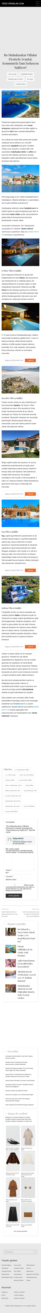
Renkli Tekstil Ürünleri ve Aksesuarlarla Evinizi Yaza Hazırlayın (10, 914)
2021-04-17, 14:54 (18, 840)
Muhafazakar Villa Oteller (32, 1279)
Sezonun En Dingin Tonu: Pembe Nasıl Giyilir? (19, 1094)
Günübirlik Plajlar (26, 74)
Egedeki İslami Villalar (25, 780)
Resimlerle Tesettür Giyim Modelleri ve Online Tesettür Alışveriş (13, 3)
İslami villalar (29, 785)
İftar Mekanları (31, 1265)
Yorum (9, 870)
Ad (7, 873)
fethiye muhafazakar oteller (13, 785)
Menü (37, 3)
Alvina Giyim (30, 1271)
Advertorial (12, 74)
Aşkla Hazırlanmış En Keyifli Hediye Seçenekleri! (26, 963)
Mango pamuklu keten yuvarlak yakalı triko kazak (27, 1174)
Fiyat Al (30, 360)
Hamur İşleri (17, 1265)
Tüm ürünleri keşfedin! (20, 1231)
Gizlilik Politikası (19, 1295)
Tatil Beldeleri (20, 84)
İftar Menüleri (5, 1274)
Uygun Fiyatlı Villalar (11, 811)
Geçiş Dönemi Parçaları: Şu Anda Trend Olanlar (20, 1080)
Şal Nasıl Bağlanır (6, 1265)
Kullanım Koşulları (19, 1298)
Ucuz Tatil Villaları (29, 806)
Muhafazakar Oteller (15, 79)
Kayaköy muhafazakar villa (13, 796)
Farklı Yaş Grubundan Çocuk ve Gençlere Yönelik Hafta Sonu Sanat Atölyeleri (31, 914)
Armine (29, 1268)
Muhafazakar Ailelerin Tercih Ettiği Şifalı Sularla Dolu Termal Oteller (26, 992)
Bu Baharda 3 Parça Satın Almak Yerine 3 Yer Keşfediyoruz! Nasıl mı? (26, 935)
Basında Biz (5, 1298)
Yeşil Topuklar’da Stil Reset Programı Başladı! (19, 1105)
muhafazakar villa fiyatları (12, 801)
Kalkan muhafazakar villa (12, 790)
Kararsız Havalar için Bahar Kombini (16, 1090)
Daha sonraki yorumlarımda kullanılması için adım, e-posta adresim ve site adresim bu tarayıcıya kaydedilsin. (20, 888)
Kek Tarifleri (17, 1271)
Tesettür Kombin (6, 1271)
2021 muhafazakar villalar (21, 769)
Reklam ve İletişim (19, 1292)
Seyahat (30, 79)
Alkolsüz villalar (10, 780)
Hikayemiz (5, 1292)
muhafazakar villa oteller (12, 806)
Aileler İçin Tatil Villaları (27, 775)
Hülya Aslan (5, 1268)
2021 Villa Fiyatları (10, 775)
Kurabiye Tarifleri (19, 1268)
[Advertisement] (20, 29)
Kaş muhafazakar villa (30, 790)
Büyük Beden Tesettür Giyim (18, 1276)
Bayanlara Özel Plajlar (33, 1274)
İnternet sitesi (11, 879)
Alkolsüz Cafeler (19, 1280)
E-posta (9, 876)
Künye (3, 1295)
